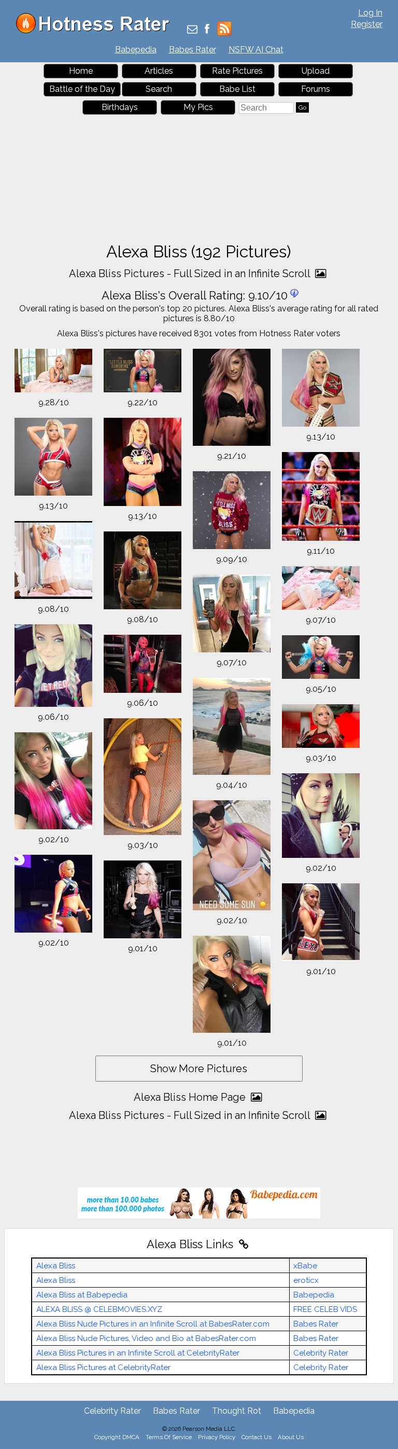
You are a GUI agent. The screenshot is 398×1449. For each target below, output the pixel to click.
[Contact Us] (192, 30)
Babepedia (136, 49)
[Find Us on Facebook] (207, 30)
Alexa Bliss (55, 1265)
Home (81, 71)
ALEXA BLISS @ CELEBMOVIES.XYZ (99, 1309)
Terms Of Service (169, 1437)
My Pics (198, 107)
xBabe (305, 1265)
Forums (315, 89)
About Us (291, 1437)
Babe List (237, 89)
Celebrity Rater (320, 1353)
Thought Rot (236, 1411)
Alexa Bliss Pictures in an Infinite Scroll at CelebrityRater (137, 1353)
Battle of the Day (82, 89)
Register (366, 24)
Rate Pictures (237, 71)
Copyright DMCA (116, 1437)
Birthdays (120, 107)
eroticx (306, 1280)
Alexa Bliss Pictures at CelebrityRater (103, 1367)
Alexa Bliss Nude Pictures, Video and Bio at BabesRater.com (146, 1338)
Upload (316, 71)
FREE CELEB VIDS (325, 1309)
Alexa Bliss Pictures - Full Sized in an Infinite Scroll (190, 273)
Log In (370, 13)
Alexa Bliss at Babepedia (81, 1295)
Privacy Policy (216, 1437)
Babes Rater (192, 49)
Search (159, 89)
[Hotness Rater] (96, 31)
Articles (159, 71)
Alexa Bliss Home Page (191, 1097)
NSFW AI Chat (256, 49)
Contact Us (256, 1437)
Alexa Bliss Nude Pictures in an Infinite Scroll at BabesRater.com (152, 1324)
